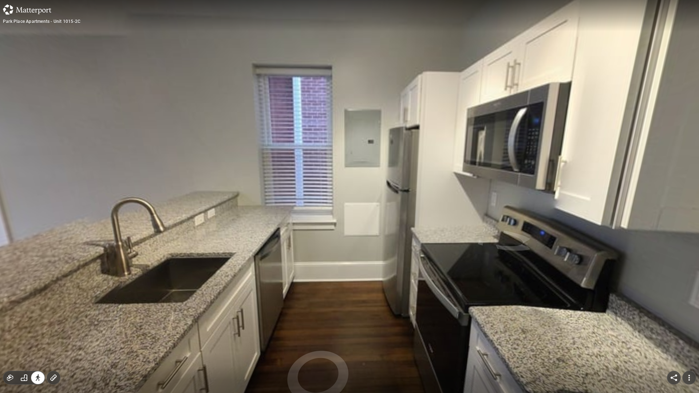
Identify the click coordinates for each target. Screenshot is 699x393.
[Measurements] (53, 378)
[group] (24, 378)
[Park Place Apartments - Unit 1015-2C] (349, 196)
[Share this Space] (674, 378)
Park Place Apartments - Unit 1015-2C (41, 21)
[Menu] (689, 378)
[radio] (10, 377)
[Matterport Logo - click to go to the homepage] (27, 9)
